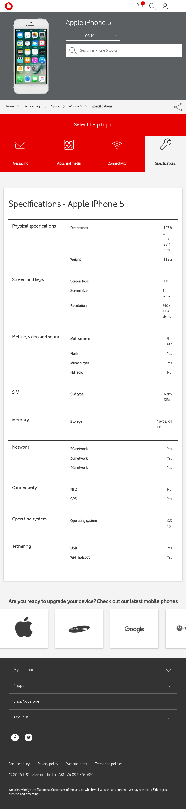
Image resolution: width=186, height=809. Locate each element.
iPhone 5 (75, 106)
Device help (32, 106)
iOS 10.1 (91, 36)
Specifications (102, 106)
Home (9, 106)
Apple (55, 106)
